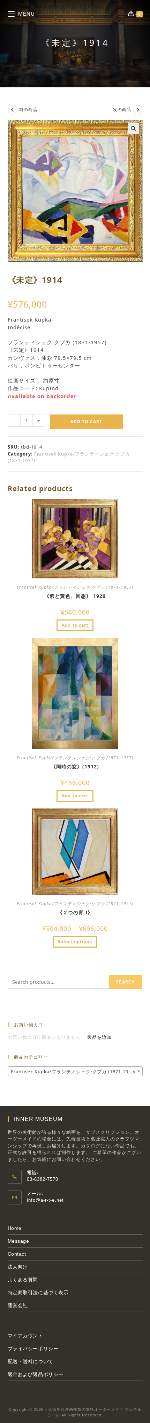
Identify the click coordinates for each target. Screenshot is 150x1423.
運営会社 (18, 1305)
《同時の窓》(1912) (75, 766)
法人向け (18, 1267)
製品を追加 (99, 1037)
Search (125, 982)
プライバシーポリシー (33, 1348)
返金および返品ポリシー (36, 1374)
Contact (17, 1254)
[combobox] (75, 1071)
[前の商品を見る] (12, 109)
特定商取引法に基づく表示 (38, 1292)
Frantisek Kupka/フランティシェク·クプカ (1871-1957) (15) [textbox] (76, 1071)
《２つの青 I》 (75, 912)
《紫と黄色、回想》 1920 (75, 596)
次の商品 (122, 109)
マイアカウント (25, 1335)
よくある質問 (23, 1279)
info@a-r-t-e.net (45, 1200)
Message (18, 1241)
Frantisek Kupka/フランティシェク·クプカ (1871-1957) (75, 587)
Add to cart (86, 422)
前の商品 (28, 109)
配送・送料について (30, 1361)
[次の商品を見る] (138, 109)
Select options (75, 941)
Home (15, 1228)
